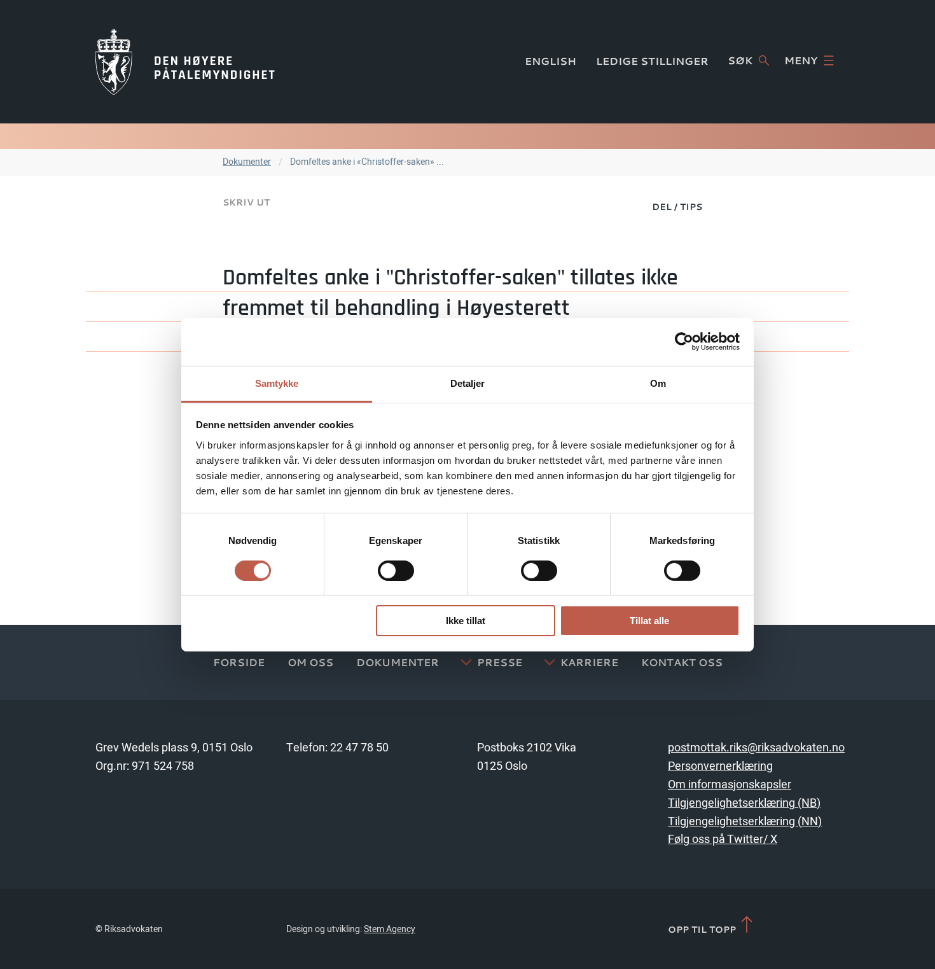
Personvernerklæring (720, 766)
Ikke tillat (465, 620)
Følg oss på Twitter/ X (722, 839)
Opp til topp (703, 929)
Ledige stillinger (652, 61)
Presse (499, 662)
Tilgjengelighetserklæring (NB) (744, 803)
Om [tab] (658, 382)
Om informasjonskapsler (729, 784)
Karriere (589, 662)
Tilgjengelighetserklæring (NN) (745, 821)
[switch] (396, 571)
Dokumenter (247, 162)
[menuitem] (677, 206)
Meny (800, 60)
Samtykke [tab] (277, 382)
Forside (239, 662)
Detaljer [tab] (467, 382)
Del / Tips (677, 206)
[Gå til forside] (185, 61)
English (550, 61)
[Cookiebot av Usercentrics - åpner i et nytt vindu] (684, 341)
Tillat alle (649, 620)
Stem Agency (389, 929)
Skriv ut (246, 202)
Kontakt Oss (682, 662)
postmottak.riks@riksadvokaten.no (756, 747)
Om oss (310, 662)
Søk (740, 60)
